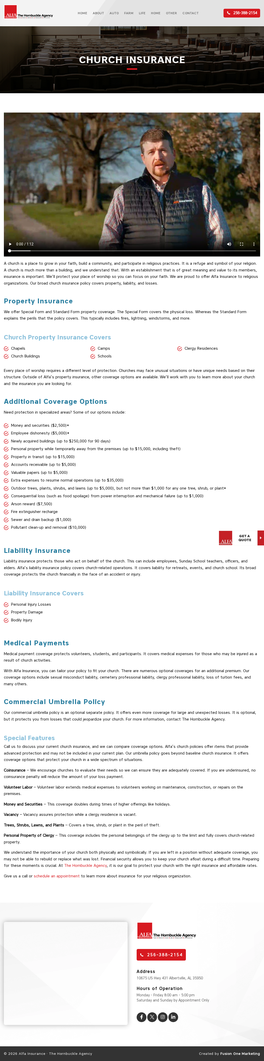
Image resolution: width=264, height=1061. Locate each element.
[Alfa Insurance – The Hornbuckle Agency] (28, 18)
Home (82, 13)
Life (142, 13)
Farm (129, 13)
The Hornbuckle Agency (85, 865)
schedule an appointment (57, 876)
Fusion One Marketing (240, 1054)
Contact (191, 13)
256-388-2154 (244, 13)
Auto (114, 13)
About (98, 13)
